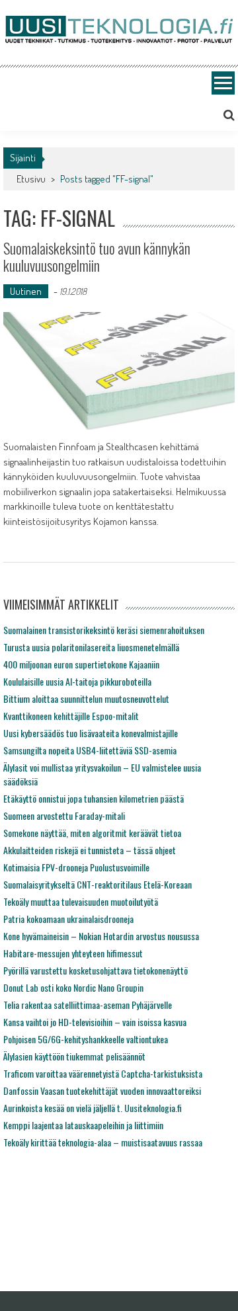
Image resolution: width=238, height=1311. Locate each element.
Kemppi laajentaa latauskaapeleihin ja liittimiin (83, 1125)
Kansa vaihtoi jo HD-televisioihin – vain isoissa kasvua (94, 1022)
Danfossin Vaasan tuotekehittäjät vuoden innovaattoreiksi (102, 1090)
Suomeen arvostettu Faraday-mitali (64, 815)
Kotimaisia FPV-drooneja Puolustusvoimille (76, 867)
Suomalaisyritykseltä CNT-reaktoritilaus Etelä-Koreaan (97, 884)
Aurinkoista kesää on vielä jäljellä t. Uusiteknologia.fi (92, 1108)
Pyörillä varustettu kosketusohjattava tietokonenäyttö (95, 970)
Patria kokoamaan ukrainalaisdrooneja (68, 919)
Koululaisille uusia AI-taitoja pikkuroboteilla (77, 681)
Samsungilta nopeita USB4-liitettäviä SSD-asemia (90, 750)
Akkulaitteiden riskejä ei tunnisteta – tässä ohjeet (89, 850)
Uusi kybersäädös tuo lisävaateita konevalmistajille (90, 733)
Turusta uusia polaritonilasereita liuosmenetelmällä (91, 647)
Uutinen (26, 291)
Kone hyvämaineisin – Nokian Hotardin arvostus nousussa (101, 936)
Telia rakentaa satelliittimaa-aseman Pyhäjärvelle (87, 1005)
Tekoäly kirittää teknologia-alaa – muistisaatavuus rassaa (102, 1142)
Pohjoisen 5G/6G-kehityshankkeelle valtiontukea (85, 1039)
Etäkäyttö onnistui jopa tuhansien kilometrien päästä (93, 798)
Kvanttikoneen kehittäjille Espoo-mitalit (71, 716)
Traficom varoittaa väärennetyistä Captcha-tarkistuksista (102, 1073)
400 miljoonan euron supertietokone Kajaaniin (81, 664)
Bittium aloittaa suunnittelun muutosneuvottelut (86, 698)
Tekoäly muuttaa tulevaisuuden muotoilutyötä (80, 901)
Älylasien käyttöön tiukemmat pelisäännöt (74, 1056)
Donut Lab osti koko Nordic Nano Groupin (73, 987)
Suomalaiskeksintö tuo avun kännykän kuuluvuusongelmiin (96, 256)
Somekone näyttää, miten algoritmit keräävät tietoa (92, 833)
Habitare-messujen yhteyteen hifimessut (73, 953)
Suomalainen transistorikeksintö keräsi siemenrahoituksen (103, 630)
